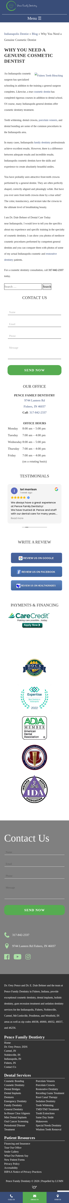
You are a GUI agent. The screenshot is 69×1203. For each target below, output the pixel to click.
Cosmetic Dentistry (14, 1085)
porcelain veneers (48, 120)
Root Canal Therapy (46, 1097)
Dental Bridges (12, 1089)
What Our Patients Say (16, 1155)
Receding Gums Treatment (50, 1093)
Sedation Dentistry (45, 1101)
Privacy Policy (12, 1163)
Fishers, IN (10, 1062)
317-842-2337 (38, 412)
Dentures (9, 1097)
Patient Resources (19, 1138)
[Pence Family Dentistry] (21, 6)
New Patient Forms (14, 1159)
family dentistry (42, 142)
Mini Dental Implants (15, 1117)
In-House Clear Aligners (17, 1113)
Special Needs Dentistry (48, 1125)
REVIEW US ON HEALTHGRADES (38, 585)
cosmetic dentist (42, 91)
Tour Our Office (12, 1147)
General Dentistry (13, 1109)
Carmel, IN (10, 1050)
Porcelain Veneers (45, 1081)
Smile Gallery (11, 1151)
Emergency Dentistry (15, 1101)
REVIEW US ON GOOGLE (38, 558)
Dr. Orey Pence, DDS (15, 1046)
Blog (35, 33)
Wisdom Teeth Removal (48, 1129)
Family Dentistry (13, 1105)
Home (7, 1042)
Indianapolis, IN (12, 1058)
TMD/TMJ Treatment (47, 1109)
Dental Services (17, 1075)
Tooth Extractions (45, 1113)
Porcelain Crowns (45, 1085)
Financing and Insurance (17, 1143)
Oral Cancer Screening (16, 1121)
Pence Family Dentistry (24, 1037)
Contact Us (10, 1067)
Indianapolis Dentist (16, 33)
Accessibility (11, 1167)
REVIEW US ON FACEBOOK (38, 571)
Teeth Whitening (44, 1105)
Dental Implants (12, 1093)
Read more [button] (17, 518)
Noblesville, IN (12, 1054)
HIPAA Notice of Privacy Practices (23, 1171)
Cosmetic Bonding (14, 1081)
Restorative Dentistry (47, 1089)
